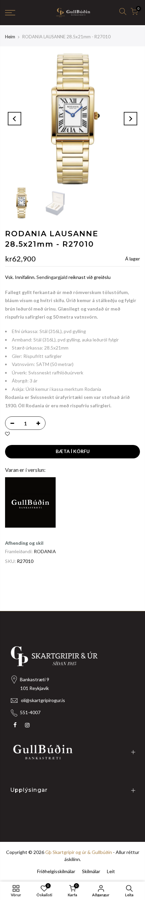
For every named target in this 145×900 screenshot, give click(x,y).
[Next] (130, 118)
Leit (111, 871)
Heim (10, 36)
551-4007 (30, 712)
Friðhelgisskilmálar (56, 871)
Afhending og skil (24, 543)
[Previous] (14, 118)
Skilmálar (91, 871)
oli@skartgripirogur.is (43, 700)
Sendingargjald (51, 277)
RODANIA (45, 551)
